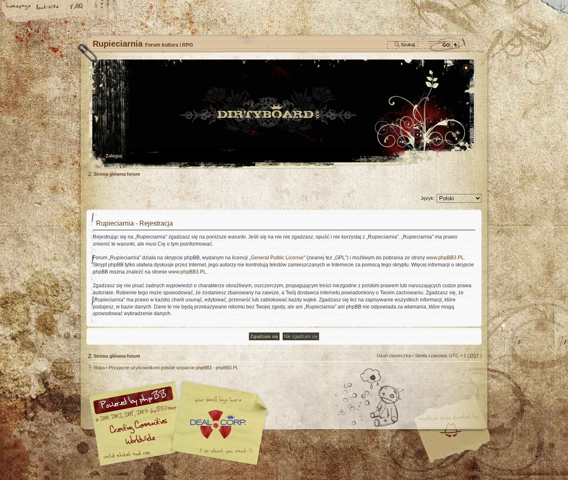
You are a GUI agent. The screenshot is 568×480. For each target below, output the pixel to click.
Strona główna (18, 7)
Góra (471, 373)
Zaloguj (114, 155)
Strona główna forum (283, 115)
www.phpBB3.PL (445, 258)
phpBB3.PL (227, 367)
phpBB (180, 423)
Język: (428, 198)
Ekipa (99, 367)
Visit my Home (456, 447)
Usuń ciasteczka (394, 355)
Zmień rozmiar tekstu (47, 7)
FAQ (76, 7)
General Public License (277, 258)
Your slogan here (217, 424)
